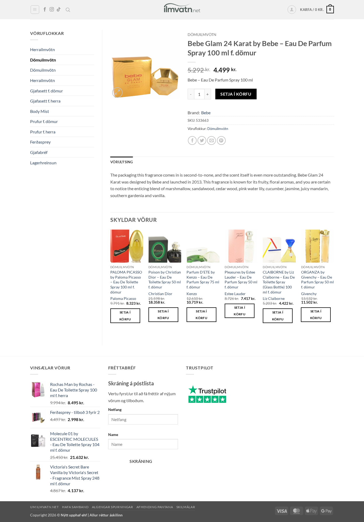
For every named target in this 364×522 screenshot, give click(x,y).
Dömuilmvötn (43, 59)
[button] (35, 9)
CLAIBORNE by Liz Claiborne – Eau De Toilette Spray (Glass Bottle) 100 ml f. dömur (279, 282)
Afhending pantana (154, 507)
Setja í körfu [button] (125, 316)
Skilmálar (185, 507)
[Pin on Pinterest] (221, 140)
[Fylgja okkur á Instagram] (52, 9)
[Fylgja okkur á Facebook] (45, 9)
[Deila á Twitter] (201, 140)
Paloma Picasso (123, 298)
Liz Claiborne (274, 298)
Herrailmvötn (42, 49)
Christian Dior (160, 293)
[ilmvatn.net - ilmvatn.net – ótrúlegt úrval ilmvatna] (182, 9)
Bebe (206, 112)
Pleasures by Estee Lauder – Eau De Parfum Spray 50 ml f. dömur (241, 279)
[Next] (334, 283)
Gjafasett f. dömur (46, 90)
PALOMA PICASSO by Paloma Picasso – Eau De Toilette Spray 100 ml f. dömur (126, 282)
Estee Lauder (235, 293)
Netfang (115, 409)
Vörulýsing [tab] (121, 162)
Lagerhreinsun (43, 162)
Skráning (141, 461)
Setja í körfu (235, 94)
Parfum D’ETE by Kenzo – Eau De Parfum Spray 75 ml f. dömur (203, 279)
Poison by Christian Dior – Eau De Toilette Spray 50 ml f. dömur (164, 279)
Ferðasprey (40, 141)
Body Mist (39, 111)
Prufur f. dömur (44, 121)
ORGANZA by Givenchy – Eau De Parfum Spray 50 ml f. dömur (317, 279)
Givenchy (309, 293)
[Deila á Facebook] (192, 140)
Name (113, 434)
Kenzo (192, 293)
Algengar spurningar (112, 507)
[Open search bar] (68, 9)
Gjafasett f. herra (45, 100)
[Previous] (111, 283)
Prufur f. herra (42, 131)
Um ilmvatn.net (44, 507)
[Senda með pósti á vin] (211, 140)
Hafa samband (75, 507)
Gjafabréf (38, 152)
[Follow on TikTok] (58, 9)
